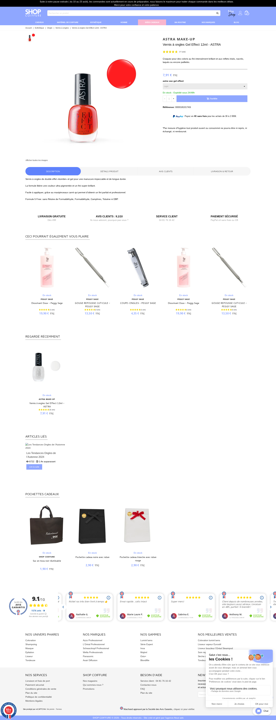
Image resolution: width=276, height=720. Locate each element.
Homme (124, 22)
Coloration (30, 640)
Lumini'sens (146, 640)
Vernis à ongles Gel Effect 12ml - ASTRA (46, 405)
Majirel (143, 652)
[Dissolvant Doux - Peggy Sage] (46, 267)
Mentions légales (33, 701)
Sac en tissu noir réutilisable (47, 560)
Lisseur (29, 656)
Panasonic (88, 656)
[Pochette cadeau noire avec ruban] (92, 525)
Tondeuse (30, 660)
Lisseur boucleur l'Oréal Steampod (215, 648)
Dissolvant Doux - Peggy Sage (47, 303)
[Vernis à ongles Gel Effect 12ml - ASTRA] (97, 157)
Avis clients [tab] (165, 171)
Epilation (29, 652)
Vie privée (50, 709)
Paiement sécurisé (34, 685)
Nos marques (208, 22)
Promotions (88, 689)
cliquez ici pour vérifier (184, 709)
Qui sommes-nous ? (93, 685)
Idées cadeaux (152, 22)
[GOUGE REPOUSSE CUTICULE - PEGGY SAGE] (92, 267)
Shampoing (31, 644)
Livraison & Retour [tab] (222, 171)
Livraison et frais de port (37, 681)
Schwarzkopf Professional (96, 648)
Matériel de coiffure (67, 22)
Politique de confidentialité (38, 697)
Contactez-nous (148, 685)
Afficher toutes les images (37, 160)
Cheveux (39, 22)
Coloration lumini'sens (209, 640)
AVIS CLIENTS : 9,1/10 (109, 216)
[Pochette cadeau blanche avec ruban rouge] (137, 525)
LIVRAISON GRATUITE (52, 216)
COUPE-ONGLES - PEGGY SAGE (138, 303)
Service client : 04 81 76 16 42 (155, 681)
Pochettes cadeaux (42, 494)
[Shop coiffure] (33, 13)
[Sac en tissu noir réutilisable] (46, 525)
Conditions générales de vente (40, 689)
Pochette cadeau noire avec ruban (92, 557)
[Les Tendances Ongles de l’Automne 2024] (46, 446)
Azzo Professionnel (92, 640)
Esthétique (95, 22)
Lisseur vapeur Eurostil (209, 644)
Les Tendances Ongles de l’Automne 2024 (41, 455)
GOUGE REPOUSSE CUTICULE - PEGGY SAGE (92, 304)
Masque (29, 648)
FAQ (142, 689)
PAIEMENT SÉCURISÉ (224, 216)
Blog (236, 22)
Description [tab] (53, 171)
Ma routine (180, 22)
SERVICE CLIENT (167, 216)
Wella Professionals (93, 652)
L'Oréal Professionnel (94, 644)
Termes (59, 709)
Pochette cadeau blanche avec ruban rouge (138, 559)
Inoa (142, 648)
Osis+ (143, 656)
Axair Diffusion (90, 660)
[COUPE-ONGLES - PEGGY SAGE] (137, 267)
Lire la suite (34, 467)
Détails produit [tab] (109, 171)
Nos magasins (90, 681)
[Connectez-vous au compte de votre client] (240, 13)
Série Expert (146, 644)
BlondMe (144, 660)
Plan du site (31, 693)
